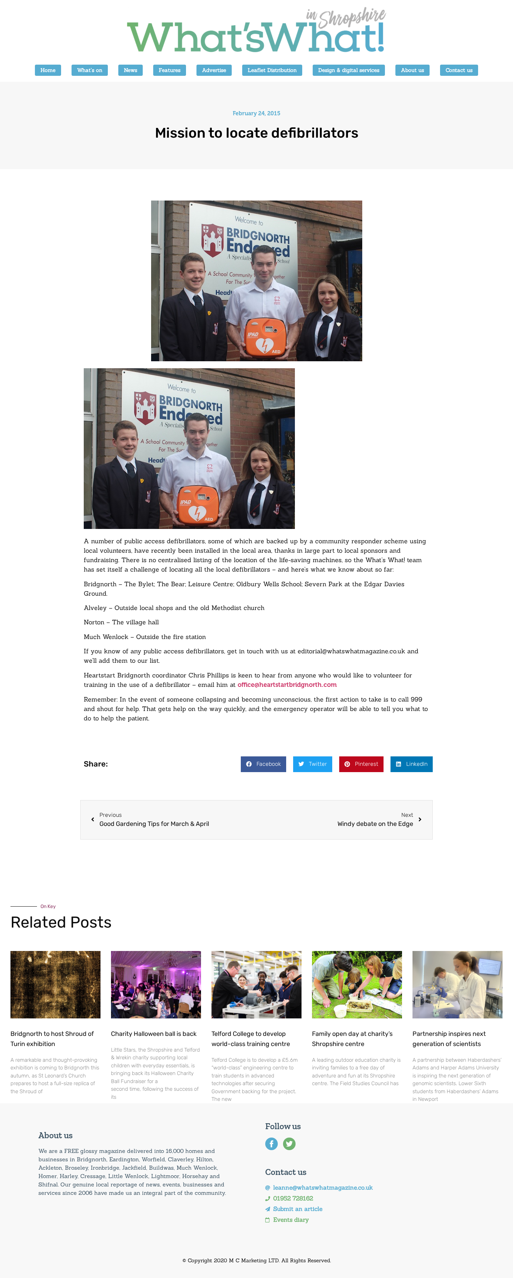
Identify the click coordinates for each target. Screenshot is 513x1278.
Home (47, 70)
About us (412, 70)
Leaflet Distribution (272, 70)
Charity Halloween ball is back (153, 1034)
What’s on (89, 70)
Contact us (459, 70)
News (130, 70)
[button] (263, 764)
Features (169, 70)
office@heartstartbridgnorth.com (287, 685)
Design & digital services (348, 70)
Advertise (214, 70)
